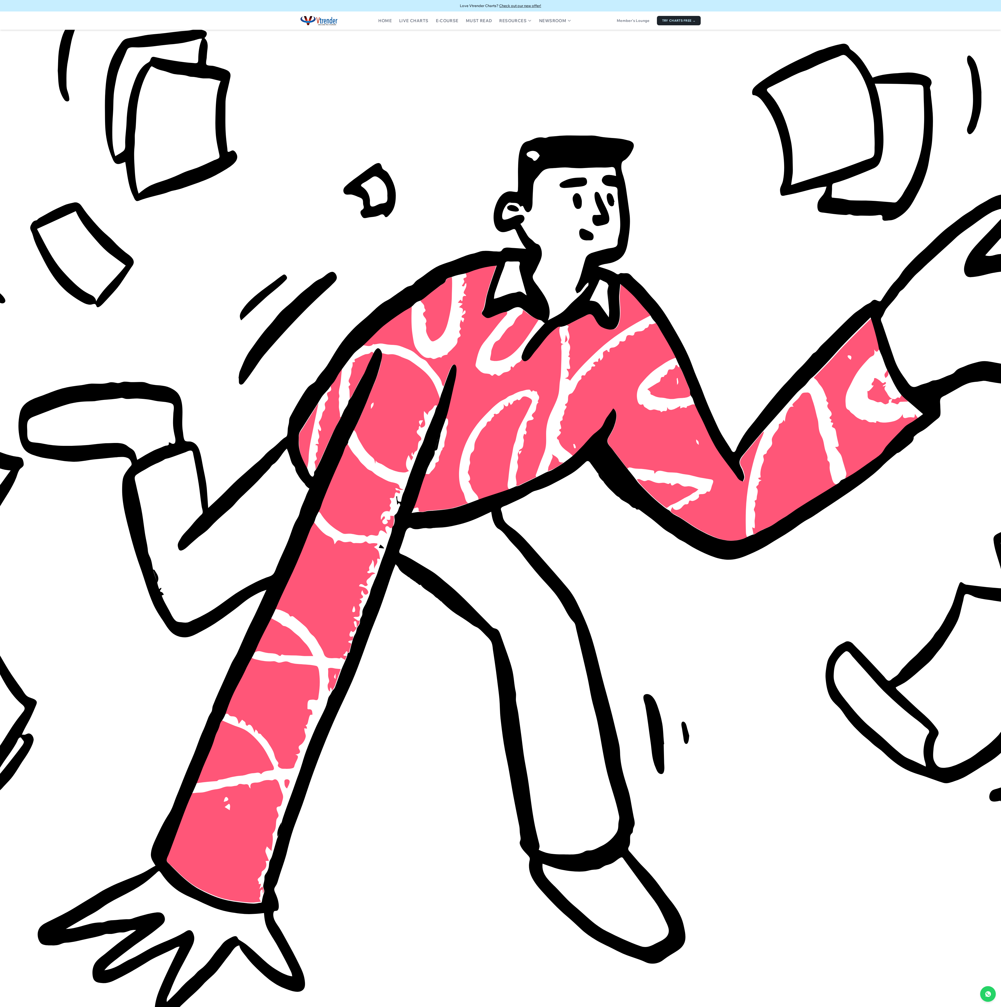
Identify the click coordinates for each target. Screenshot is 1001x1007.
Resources (513, 20)
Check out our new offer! (520, 5)
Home (385, 20)
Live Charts (413, 20)
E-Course (447, 20)
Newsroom (552, 20)
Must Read (479, 20)
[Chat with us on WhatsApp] (988, 994)
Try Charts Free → (678, 20)
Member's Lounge (633, 20)
